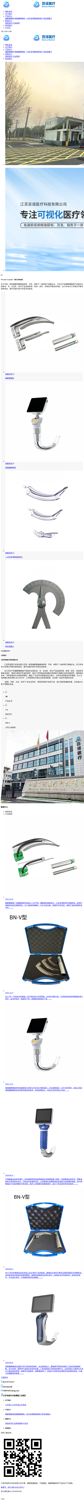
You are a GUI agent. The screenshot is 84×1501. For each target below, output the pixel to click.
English (7, 28)
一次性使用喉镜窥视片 (34, 18)
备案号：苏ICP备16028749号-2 (12, 1487)
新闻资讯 (8, 23)
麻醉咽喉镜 (9, 18)
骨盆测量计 (47, 18)
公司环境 (15, 1405)
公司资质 (22, 1405)
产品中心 (8, 16)
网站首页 (8, 11)
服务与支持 (23, 1423)
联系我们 (8, 25)
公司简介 (8, 1405)
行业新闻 (16, 23)
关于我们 (8, 14)
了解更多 (4, 1377)
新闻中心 (8, 21)
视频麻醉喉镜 (19, 18)
